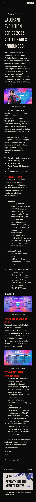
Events (6, 454)
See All (30, 469)
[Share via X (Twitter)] (9, 460)
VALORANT (7, 451)
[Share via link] (18, 460)
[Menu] (4, 3)
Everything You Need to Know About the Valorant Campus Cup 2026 (18, 494)
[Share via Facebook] (5, 460)
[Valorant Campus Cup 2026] (18, 481)
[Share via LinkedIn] (14, 460)
